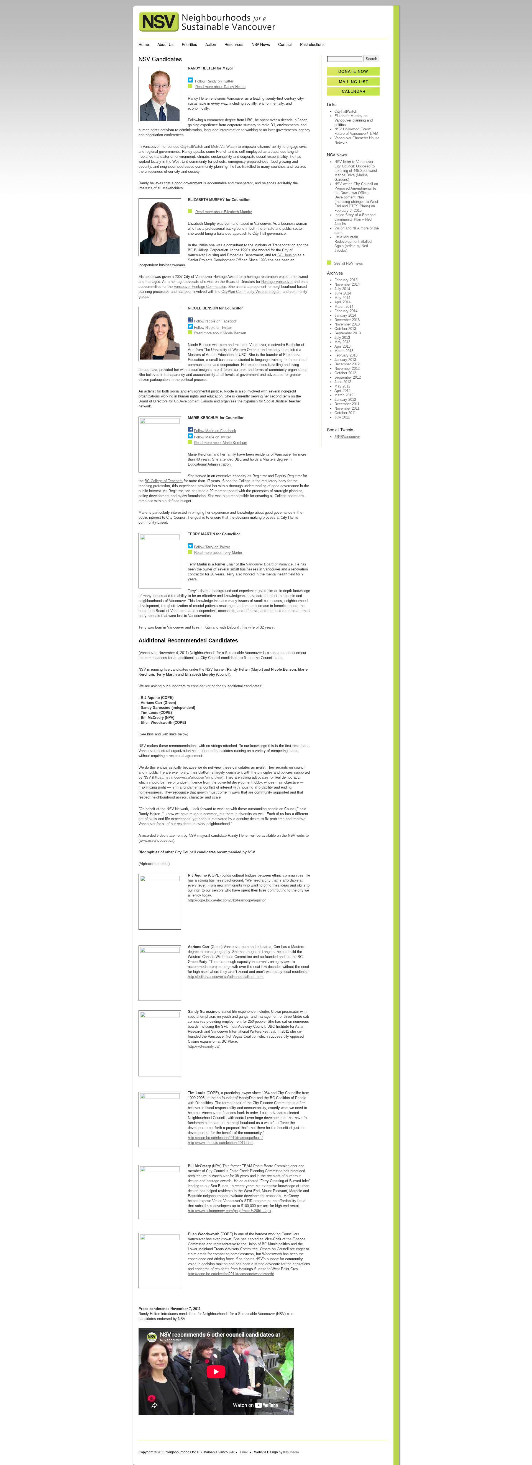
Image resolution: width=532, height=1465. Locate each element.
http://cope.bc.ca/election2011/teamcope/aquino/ (227, 900)
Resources (233, 44)
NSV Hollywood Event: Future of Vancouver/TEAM (356, 131)
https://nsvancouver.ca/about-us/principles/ (187, 777)
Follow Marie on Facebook (215, 431)
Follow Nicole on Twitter (213, 327)
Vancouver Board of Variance (269, 564)
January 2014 (345, 315)
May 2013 (342, 342)
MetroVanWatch (224, 146)
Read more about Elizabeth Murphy (223, 212)
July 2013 (342, 337)
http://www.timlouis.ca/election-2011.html (220, 1143)
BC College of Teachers (164, 481)
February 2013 (345, 355)
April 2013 (342, 346)
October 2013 (345, 329)
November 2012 (347, 368)
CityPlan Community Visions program (251, 292)
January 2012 (345, 399)
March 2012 (343, 395)
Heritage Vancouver (277, 282)
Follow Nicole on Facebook (215, 321)
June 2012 (342, 382)
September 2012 (347, 377)
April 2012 (342, 391)
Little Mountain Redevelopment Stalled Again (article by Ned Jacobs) (353, 243)
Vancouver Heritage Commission (200, 287)
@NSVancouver (347, 437)
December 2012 (347, 364)
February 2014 (345, 311)
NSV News (261, 44)
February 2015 (345, 280)
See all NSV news (348, 263)
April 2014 (342, 302)
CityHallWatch (191, 146)
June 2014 (342, 293)
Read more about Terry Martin (218, 553)
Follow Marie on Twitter (212, 437)
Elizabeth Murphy (348, 116)
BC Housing (286, 255)
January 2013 (345, 360)
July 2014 (342, 289)
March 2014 (343, 306)
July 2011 (342, 417)
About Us (165, 44)
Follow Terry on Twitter (212, 547)
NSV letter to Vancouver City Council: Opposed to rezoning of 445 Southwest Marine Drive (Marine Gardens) (355, 171)
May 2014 (342, 298)
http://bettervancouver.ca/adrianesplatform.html (226, 977)
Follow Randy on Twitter (214, 81)
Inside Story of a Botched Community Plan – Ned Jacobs (354, 219)
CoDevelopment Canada (193, 401)
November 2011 (346, 408)
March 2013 (343, 351)
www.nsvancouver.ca (156, 840)
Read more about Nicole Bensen (220, 333)
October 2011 (345, 413)
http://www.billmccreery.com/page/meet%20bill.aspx (229, 1211)
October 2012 (345, 373)
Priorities (189, 44)
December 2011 (346, 404)
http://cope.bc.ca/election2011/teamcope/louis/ (225, 1138)
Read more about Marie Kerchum (220, 443)
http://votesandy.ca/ (204, 1046)
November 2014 (347, 284)
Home (144, 44)
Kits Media (291, 1452)
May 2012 (342, 386)
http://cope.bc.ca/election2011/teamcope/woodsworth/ (231, 1274)
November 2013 (347, 324)
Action (210, 44)
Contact (285, 44)
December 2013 (347, 320)
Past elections (312, 44)
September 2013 (347, 333)
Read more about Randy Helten (220, 87)
